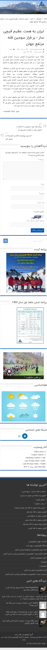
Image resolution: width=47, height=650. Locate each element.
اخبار (32, 18)
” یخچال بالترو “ (40, 499)
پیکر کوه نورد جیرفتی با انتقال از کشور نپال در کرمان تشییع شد (29, 127)
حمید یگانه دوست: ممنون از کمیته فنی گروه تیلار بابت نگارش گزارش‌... (20, 622)
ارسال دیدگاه (38, 52)
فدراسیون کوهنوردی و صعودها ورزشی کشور (30, 549)
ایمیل (41, 193)
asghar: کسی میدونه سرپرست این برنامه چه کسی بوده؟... (22, 604)
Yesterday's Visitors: (33, 457)
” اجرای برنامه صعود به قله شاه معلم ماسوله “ (30, 507)
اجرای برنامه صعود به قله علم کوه (34, 524)
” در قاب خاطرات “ (33, 377)
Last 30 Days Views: (32, 460)
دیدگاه (41, 159)
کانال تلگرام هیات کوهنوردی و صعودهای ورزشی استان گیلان (24, 553)
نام (42, 184)
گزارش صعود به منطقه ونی (36, 516)
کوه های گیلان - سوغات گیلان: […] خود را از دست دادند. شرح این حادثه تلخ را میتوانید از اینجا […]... (24, 597)
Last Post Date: (39, 466)
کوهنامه (43, 561)
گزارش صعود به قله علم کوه (36, 511)
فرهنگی (38, 18)
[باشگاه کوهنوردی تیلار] (23, 7)
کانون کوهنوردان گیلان (38, 557)
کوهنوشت (42, 566)
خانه (45, 18)
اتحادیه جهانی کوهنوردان (37, 541)
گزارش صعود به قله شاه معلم (35, 520)
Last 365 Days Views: (31, 463)
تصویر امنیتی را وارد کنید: (35, 220)
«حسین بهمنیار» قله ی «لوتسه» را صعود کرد (18, 136)
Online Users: (39, 451)
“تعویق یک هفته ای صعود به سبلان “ (32, 495)
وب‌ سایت (40, 202)
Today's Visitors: (38, 454)
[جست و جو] (5, 241)
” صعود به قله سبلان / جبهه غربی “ (33, 491)
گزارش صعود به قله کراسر (37, 528)
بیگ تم (29, 643)
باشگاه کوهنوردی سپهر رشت (36, 545)
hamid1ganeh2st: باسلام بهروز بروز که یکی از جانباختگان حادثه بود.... (21, 588)
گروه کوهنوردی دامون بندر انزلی (35, 570)
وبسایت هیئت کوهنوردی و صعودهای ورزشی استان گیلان (25, 574)
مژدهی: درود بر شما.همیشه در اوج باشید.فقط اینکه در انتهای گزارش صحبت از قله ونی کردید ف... (21, 614)
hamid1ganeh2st (36, 49)
